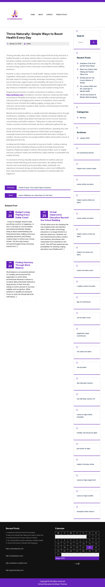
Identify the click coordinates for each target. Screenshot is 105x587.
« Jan (76, 564)
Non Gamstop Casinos (85, 383)
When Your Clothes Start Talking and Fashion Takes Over (88, 71)
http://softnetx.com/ (15, 95)
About (40, 14)
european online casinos (85, 511)
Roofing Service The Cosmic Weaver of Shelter (87, 80)
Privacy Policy (61, 14)
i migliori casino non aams (86, 286)
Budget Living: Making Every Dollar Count (22, 215)
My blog (83, 118)
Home (33, 14)
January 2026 (85, 138)
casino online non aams (85, 184)
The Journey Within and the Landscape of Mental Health (88, 88)
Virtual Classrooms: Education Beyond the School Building (54, 216)
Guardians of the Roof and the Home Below (21, 532)
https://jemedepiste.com (14, 549)
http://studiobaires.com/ (14, 556)
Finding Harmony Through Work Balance (24, 265)
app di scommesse (84, 302)
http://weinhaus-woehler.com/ (16, 563)
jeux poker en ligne (83, 449)
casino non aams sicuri (85, 270)
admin (29, 44)
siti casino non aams (84, 352)
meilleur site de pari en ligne (87, 433)
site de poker (81, 367)
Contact (49, 14)
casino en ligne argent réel (86, 480)
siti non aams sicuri (84, 318)
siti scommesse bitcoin (85, 153)
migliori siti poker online (85, 464)
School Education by (52, 584)
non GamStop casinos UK (86, 399)
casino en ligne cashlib (85, 496)
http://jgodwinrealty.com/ (15, 570)
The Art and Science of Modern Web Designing (22, 543)
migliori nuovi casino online (86, 168)
